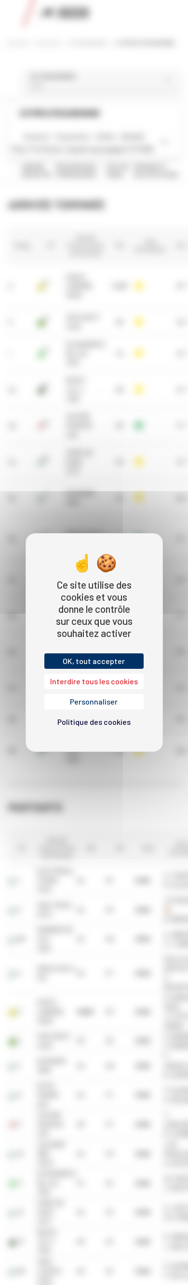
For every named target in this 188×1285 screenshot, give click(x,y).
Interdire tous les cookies (94, 681)
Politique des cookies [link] (94, 721)
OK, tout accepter (94, 660)
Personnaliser (94, 701)
